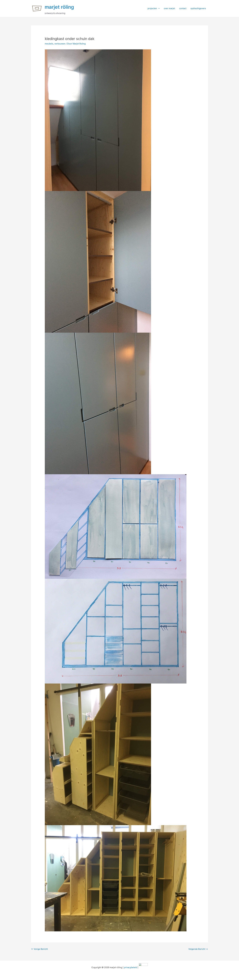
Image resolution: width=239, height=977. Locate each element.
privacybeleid (130, 967)
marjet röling (59, 7)
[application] (158, 8)
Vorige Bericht (39, 949)
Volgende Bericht (198, 949)
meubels (49, 43)
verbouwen (59, 43)
